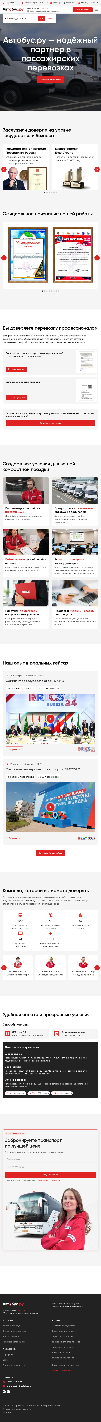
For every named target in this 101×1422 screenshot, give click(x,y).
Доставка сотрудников (63, 1325)
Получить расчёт (50, 1175)
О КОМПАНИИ (9, 1349)
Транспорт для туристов (64, 1331)
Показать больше (61, 1370)
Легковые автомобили (14, 1342)
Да (41, 19)
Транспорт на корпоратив (65, 1365)
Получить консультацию (50, 423)
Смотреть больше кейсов (50, 853)
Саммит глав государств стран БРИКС (35, 681)
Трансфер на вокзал (62, 1352)
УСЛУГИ (56, 1320)
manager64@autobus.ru (19, 1386)
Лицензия (7, 1413)
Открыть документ (16, 369)
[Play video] (50, 719)
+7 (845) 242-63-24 (89, 3)
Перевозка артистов (62, 1347)
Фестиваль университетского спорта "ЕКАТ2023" (43, 769)
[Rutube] (8, 1391)
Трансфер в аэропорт (63, 1357)
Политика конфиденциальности (17, 1409)
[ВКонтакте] (4, 1391)
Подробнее (14, 750)
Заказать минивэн (11, 1336)
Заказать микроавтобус (14, 1331)
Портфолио (8, 1354)
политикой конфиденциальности (48, 1180)
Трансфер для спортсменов (66, 1342)
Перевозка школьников (63, 1336)
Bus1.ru (44, 8)
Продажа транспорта (14, 1365)
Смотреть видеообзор (50, 79)
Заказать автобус (11, 1325)
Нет (50, 19)
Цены (5, 1360)
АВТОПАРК (8, 1320)
